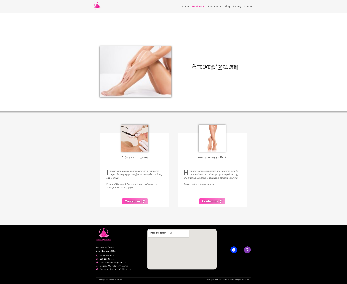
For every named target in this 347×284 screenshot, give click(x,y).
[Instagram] (247, 249)
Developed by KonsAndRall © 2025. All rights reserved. (227, 280)
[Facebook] (233, 249)
